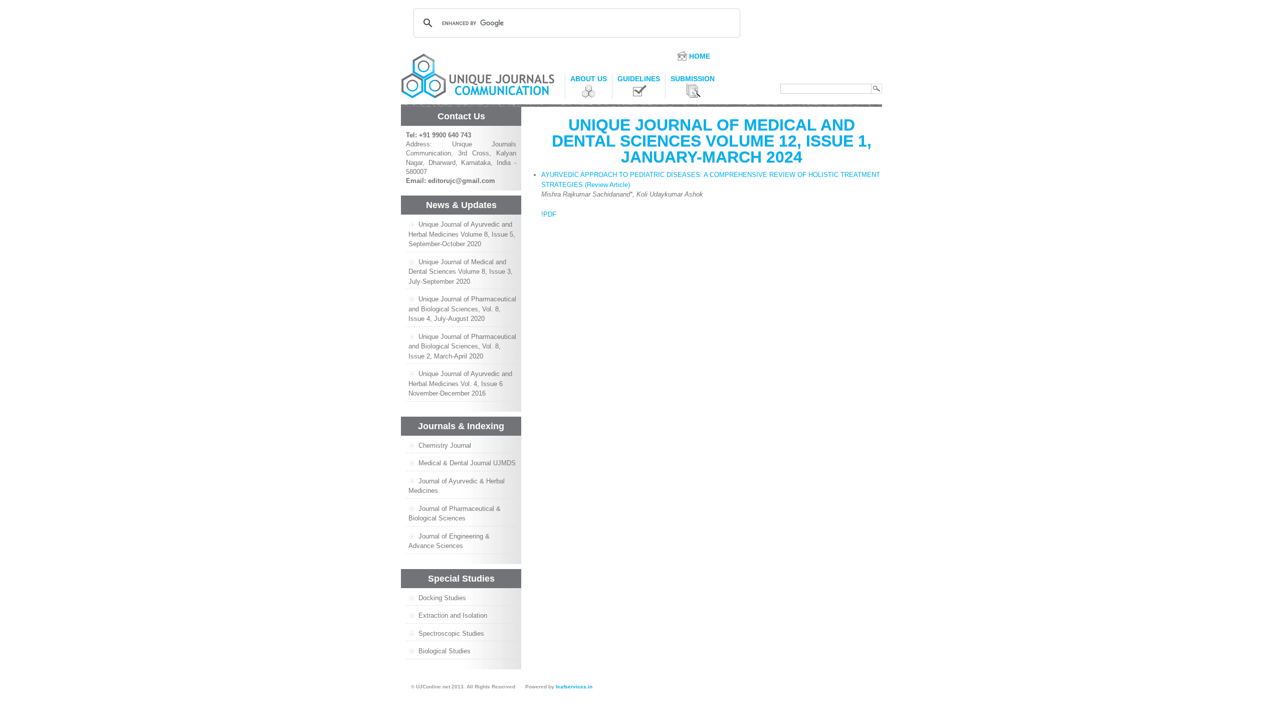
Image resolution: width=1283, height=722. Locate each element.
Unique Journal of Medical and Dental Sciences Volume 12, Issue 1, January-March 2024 (712, 141)
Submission (693, 79)
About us (588, 79)
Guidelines (638, 79)
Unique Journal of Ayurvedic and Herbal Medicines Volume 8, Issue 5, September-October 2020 (461, 234)
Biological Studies (444, 651)
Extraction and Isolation (452, 615)
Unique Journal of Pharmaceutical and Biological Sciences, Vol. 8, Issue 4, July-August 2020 (462, 308)
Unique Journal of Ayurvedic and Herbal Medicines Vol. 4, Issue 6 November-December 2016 (460, 383)
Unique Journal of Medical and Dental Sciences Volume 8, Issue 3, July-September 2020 (460, 271)
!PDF (548, 214)
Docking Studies (442, 598)
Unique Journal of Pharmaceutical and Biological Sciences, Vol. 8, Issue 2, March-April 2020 (462, 346)
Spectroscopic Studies (451, 633)
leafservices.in (574, 686)
